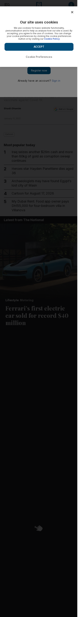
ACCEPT (39, 46)
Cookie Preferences (39, 56)
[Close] (72, 12)
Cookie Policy (52, 38)
